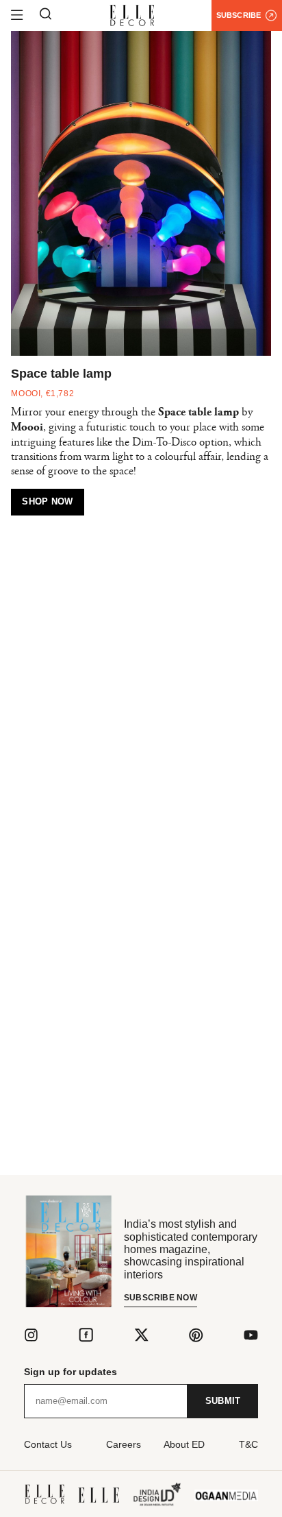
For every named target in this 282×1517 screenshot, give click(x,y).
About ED (184, 1444)
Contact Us (48, 1444)
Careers (123, 1444)
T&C (248, 1444)
